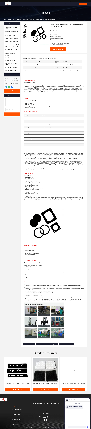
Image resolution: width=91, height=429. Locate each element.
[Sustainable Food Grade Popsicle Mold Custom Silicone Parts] (73, 370)
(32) (11, 67)
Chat (83, 3)
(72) (11, 32)
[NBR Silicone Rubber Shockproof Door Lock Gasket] (45, 370)
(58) (10, 70)
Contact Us (61, 3)
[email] (12, 87)
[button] (6, 373)
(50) (10, 54)
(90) (10, 60)
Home (43, 3)
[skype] (6, 87)
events (66, 3)
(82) (12, 46)
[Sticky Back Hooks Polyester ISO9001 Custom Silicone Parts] (17, 370)
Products (48, 3)
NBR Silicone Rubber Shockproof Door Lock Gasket (45, 383)
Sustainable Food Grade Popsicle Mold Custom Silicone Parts (73, 384)
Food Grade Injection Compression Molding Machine (47, 344)
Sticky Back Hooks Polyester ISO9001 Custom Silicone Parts (17, 384)
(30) (11, 57)
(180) (11, 28)
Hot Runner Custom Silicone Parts (66, 344)
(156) (11, 64)
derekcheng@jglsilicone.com (71, 0)
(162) (11, 38)
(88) (11, 41)
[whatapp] (9, 87)
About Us (54, 3)
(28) (11, 50)
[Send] (88, 427)
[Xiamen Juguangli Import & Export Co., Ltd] (8, 3)
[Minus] (88, 399)
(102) (10, 35)
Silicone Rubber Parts (17, 19)
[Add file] (66, 427)
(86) (12, 44)
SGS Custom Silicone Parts (29, 344)
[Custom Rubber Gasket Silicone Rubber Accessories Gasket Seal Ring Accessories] (38, 34)
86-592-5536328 (83, 0)
